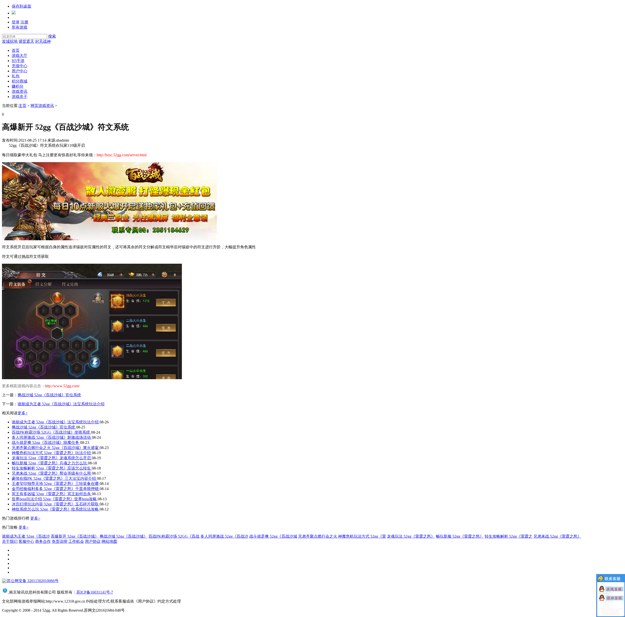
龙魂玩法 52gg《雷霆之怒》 (411, 536)
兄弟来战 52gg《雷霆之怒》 (557, 536)
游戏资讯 (19, 91)
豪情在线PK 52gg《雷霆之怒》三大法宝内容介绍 (54, 478)
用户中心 (19, 71)
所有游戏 (19, 27)
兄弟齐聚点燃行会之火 (318, 536)
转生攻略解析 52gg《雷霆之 (508, 536)
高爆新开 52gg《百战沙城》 (75, 536)
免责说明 (59, 541)
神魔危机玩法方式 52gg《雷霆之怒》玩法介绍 (52, 453)
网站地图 (109, 541)
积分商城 (19, 81)
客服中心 (26, 541)
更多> (23, 413)
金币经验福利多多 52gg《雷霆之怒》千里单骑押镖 (56, 489)
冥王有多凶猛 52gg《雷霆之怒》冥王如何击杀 (52, 494)
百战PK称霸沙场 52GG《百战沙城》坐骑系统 (51, 432)
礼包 (16, 76)
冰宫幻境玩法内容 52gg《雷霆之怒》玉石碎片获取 (56, 504)
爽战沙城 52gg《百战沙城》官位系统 (49, 395)
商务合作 (43, 541)
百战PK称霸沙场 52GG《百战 (173, 536)
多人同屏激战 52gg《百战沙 (224, 536)
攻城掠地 (10, 41)
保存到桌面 (21, 6)
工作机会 (76, 541)
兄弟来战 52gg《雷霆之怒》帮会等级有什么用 (52, 473)
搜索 (52, 36)
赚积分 (17, 86)
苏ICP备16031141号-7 (94, 592)
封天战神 (43, 41)
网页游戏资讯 (42, 106)
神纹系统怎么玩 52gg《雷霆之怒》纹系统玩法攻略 (56, 509)
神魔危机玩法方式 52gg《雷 (362, 536)
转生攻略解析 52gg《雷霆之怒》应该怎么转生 (52, 468)
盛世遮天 (26, 41)
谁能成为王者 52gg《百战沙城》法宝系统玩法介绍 (61, 404)
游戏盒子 (19, 96)
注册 (24, 22)
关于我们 (10, 541)
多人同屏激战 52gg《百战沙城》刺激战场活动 (52, 437)
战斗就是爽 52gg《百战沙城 (273, 536)
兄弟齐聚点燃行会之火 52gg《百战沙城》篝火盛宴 (56, 448)
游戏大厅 (19, 55)
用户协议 (93, 541)
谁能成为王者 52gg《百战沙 (26, 536)
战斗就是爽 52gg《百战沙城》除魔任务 (46, 442)
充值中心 (19, 66)
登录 (16, 22)
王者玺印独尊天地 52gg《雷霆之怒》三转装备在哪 (56, 483)
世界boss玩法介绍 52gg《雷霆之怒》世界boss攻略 (55, 499)
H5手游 (18, 61)
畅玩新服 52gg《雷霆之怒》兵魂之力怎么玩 (50, 463)
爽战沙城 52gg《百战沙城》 (123, 536)
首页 (16, 50)
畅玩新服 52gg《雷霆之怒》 (460, 536)
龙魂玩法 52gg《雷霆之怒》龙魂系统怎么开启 (52, 458)
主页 (22, 106)
